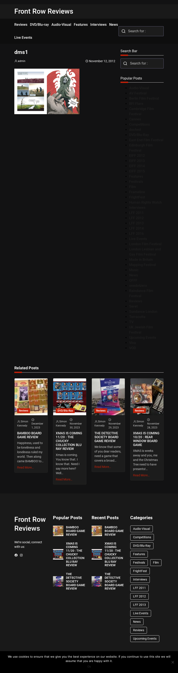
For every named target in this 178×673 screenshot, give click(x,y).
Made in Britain (141, 260)
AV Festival (138, 93)
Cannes (135, 119)
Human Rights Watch (145, 202)
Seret (133, 306)
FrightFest (137, 197)
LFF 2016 (136, 234)
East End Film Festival (146, 140)
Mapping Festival (142, 265)
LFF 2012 (136, 218)
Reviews (135, 301)
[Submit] (123, 31)
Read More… (25, 467)
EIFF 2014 (137, 166)
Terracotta (137, 317)
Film (132, 187)
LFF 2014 (136, 228)
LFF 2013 (136, 223)
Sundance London (143, 312)
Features (136, 176)
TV (131, 322)
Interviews (137, 208)
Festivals (136, 182)
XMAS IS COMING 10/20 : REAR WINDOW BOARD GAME (146, 439)
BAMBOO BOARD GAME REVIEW (29, 435)
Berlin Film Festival (144, 98)
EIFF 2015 (137, 171)
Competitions (139, 124)
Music (133, 270)
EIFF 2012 (137, 156)
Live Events (138, 239)
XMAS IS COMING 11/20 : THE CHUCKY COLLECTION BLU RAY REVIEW (69, 441)
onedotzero (138, 286)
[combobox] (141, 31)
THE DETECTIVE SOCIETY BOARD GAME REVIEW (106, 437)
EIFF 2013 (137, 161)
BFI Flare (136, 104)
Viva (132, 343)
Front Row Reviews (43, 11)
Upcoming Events (142, 338)
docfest (135, 130)
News (133, 275)
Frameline (137, 192)
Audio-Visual (139, 88)
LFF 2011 (136, 213)
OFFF (133, 280)
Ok (89, 666)
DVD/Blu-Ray (139, 135)
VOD (132, 348)
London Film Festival (145, 244)
